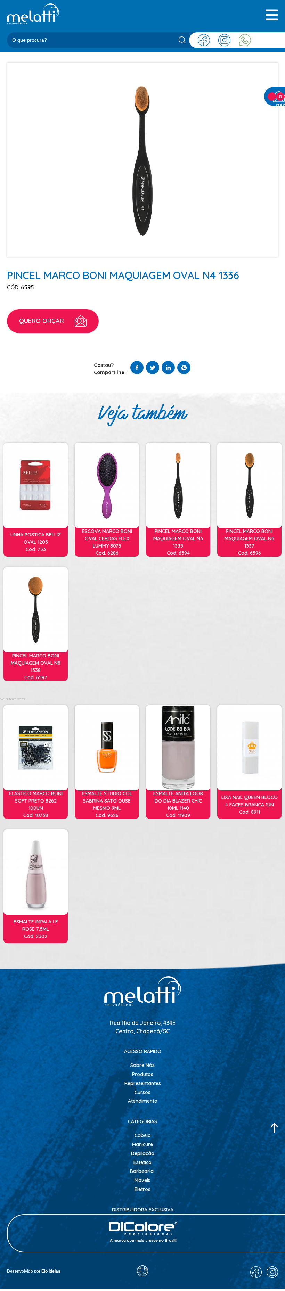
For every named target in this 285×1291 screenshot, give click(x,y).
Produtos (142, 1074)
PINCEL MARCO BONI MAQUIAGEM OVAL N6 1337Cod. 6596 (249, 542)
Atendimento (142, 1101)
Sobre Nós (142, 1065)
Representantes (142, 1083)
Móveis (142, 1180)
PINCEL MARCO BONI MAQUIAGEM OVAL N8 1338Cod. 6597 (35, 666)
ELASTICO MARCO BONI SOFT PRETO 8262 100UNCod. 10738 (36, 804)
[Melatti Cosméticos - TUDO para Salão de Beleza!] (33, 13)
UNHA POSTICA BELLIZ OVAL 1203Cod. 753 (35, 542)
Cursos (142, 1092)
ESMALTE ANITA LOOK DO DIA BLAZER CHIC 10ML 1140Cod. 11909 (178, 804)
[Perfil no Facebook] (204, 40)
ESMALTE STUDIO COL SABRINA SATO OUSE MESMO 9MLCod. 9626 (107, 804)
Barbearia (142, 1171)
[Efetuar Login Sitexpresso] (113, 1272)
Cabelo (143, 1135)
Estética (142, 1162)
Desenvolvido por (33, 1271)
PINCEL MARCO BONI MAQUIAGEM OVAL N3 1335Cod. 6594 (178, 542)
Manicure (142, 1144)
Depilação (142, 1153)
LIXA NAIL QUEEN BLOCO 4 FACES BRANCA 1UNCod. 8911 (249, 804)
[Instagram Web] (224, 40)
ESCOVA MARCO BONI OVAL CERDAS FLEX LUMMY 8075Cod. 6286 (107, 542)
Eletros (142, 1189)
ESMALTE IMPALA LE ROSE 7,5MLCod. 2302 (36, 929)
